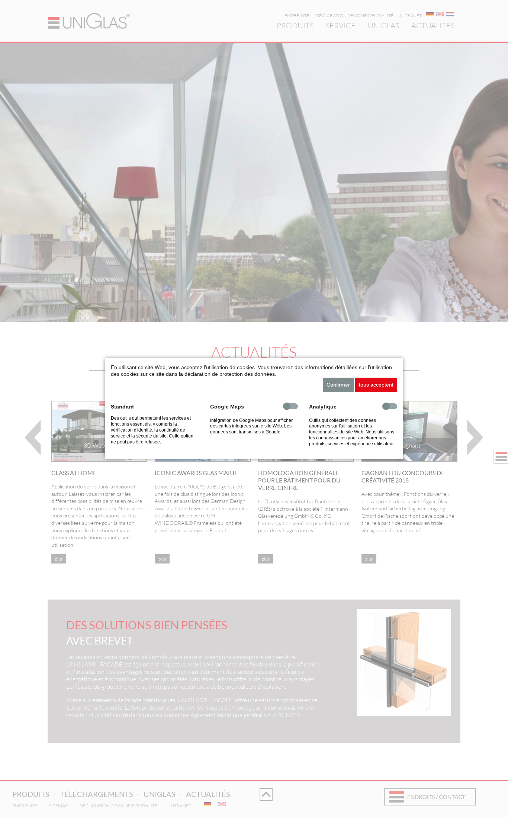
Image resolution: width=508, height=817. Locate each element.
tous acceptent (376, 385)
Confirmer (338, 385)
